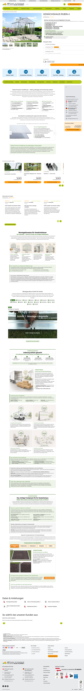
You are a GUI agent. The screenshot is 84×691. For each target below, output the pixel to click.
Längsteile (13, 300)
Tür (54, 302)
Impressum (45, 681)
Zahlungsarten (50, 649)
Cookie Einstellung (46, 683)
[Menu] (82, 680)
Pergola (64, 8)
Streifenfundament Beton (14, 546)
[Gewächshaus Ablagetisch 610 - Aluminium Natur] (32, 167)
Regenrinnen (31, 300)
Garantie (66, 647)
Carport (78, 8)
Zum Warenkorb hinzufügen (13, 182)
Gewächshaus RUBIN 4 (13, 11)
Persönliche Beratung (68, 651)
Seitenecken (25, 300)
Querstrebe (37, 300)
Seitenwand (36, 302)
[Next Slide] (61, 623)
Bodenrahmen (18, 300)
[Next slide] (40, 27)
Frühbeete (57, 8)
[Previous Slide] (4, 623)
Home (3, 11)
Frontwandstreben (14, 302)
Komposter (72, 8)
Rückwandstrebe (43, 300)
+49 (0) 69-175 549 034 (29, 677)
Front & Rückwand (43, 302)
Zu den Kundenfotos (6, 49)
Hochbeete (16, 8)
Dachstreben (30, 302)
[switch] (81, 687)
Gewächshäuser (7, 8)
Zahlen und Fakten (46, 672)
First (25, 302)
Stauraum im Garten (25, 8)
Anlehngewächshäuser (37, 8)
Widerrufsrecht (50, 653)
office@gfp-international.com (10, 635)
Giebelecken (21, 302)
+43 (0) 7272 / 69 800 (18, 635)
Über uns (45, 668)
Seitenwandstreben (51, 300)
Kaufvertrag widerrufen (53, 656)
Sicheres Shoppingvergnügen (53, 651)
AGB (44, 679)
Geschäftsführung (46, 670)
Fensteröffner (35, 304)
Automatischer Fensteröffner (10, 174)
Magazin (66, 655)
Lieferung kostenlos (68, 649)
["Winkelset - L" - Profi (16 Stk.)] (52, 167)
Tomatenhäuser (49, 8)
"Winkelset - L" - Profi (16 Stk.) (49, 173)
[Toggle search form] (64, 4)
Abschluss (29, 304)
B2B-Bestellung (67, 653)
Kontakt (49, 647)
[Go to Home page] (13, 4)
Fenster (49, 302)
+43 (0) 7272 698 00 (7, 677)
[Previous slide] (4, 27)
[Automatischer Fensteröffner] (13, 167)
